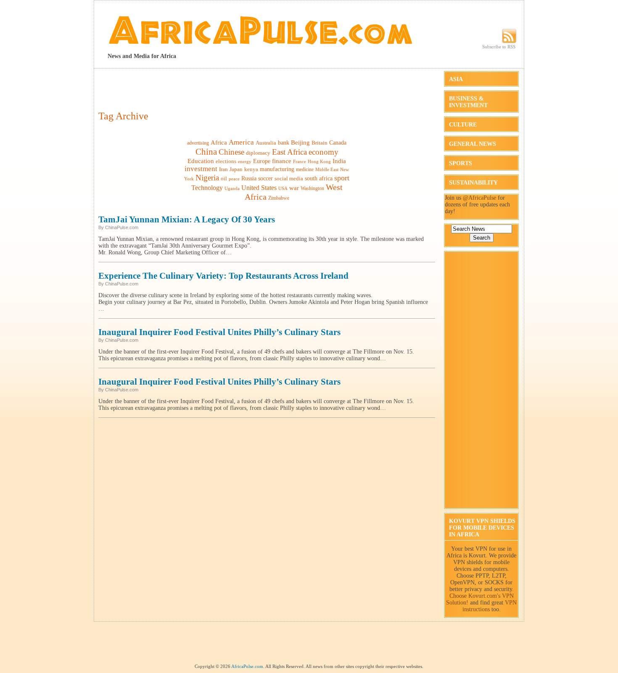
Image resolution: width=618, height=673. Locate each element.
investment (201, 169)
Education (201, 160)
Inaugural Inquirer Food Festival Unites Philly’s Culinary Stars (219, 332)
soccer (265, 178)
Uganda (232, 188)
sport (341, 178)
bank (283, 143)
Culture (463, 124)
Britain (319, 143)
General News (472, 144)
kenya (251, 169)
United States (259, 187)
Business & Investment (468, 101)
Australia (266, 143)
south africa (319, 178)
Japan (236, 169)
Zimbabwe (278, 198)
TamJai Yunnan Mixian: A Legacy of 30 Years (186, 219)
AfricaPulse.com (247, 666)
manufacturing (277, 169)
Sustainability (473, 182)
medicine (305, 169)
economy (323, 152)
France (299, 161)
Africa (219, 142)
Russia (248, 178)
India (339, 161)
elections (226, 161)
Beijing (300, 142)
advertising (198, 143)
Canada (337, 142)
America (241, 142)
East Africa (289, 152)
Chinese (231, 152)
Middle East (326, 169)
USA (283, 188)
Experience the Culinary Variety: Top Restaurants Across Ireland (223, 276)
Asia (456, 79)
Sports (460, 163)
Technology (207, 187)
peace (234, 178)
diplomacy (258, 153)
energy (244, 161)
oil (224, 178)
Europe (261, 161)
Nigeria (207, 177)
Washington (312, 188)
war (294, 187)
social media (289, 179)
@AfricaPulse (479, 198)
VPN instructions (489, 605)
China (206, 152)
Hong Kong (319, 161)
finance (281, 160)
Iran (223, 169)
